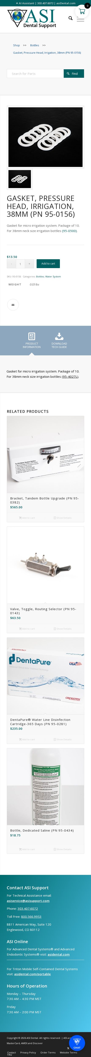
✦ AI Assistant (25, 3)
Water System (53, 276)
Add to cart (48, 263)
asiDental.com (65, 3)
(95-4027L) (70, 376)
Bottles (40, 276)
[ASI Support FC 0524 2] (38, 20)
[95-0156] (45, 137)
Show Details (64, 517)
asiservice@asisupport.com (28, 901)
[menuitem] (68, 19)
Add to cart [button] (28, 517)
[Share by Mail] (13, 305)
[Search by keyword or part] (68, 19)
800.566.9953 (31, 916)
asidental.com (59, 954)
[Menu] (78, 19)
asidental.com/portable (32, 974)
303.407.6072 (45, 3)
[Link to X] (68, 1048)
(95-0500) (69, 231)
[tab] (32, 342)
